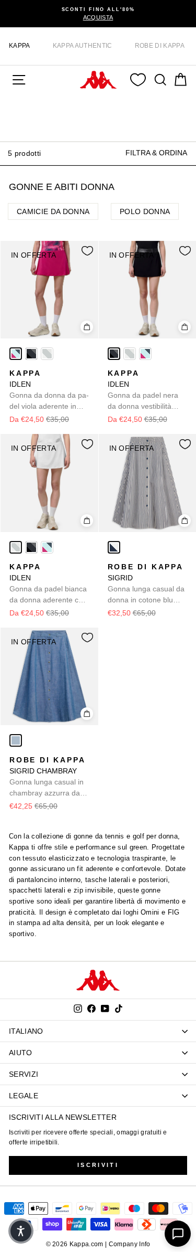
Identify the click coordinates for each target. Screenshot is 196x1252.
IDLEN (49, 390)
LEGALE (23, 1095)
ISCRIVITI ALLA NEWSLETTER (63, 1117)
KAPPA (19, 45)
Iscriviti (98, 1165)
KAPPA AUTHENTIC (82, 45)
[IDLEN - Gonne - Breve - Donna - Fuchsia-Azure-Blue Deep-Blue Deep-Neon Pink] (15, 353)
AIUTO (20, 1052)
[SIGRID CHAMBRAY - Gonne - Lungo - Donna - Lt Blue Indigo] (15, 740)
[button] (20, 1231)
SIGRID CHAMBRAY (47, 777)
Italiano (26, 1031)
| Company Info (128, 1244)
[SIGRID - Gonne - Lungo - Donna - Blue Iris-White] (114, 547)
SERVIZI (23, 1074)
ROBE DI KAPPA (160, 45)
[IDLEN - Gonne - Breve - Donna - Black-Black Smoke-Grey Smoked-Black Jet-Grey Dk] (31, 353)
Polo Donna (145, 211)
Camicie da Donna (53, 211)
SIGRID (146, 584)
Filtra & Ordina (156, 152)
